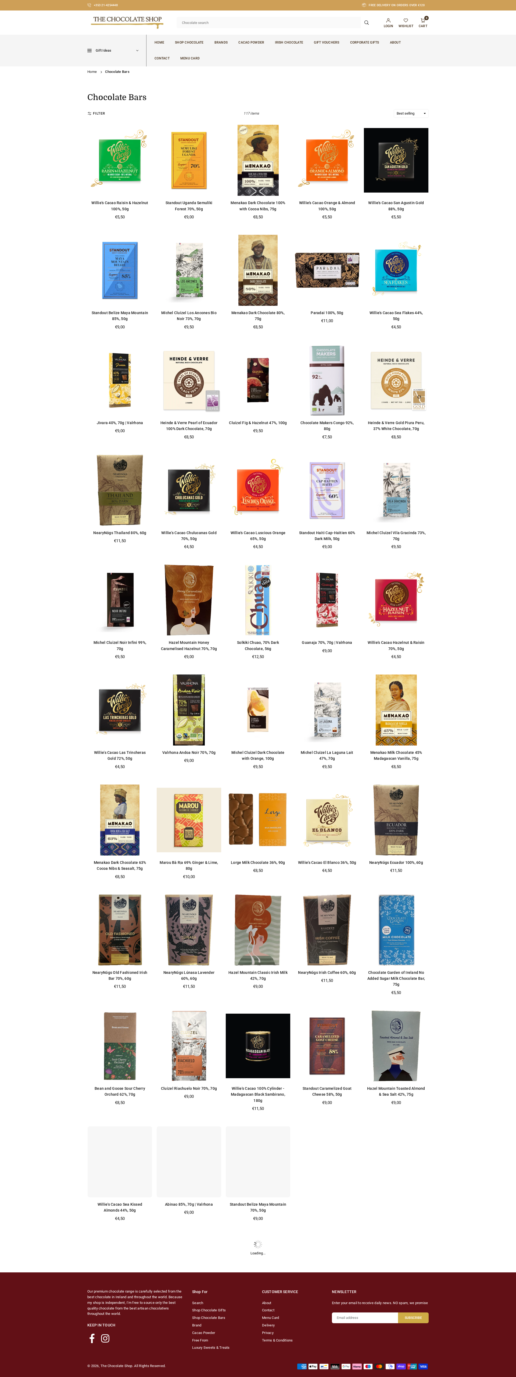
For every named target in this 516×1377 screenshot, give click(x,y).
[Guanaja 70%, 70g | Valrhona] (327, 600)
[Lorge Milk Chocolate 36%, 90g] (258, 820)
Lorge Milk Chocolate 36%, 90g (258, 862)
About (395, 42)
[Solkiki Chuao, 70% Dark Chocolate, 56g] (258, 600)
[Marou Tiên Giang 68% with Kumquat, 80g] (258, 1271)
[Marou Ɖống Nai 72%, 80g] (327, 1271)
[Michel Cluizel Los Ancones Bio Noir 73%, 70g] (189, 270)
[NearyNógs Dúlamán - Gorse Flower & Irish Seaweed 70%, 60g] (396, 1161)
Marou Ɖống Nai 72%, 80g (327, 1314)
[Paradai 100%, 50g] (327, 270)
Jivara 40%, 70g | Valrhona (120, 423)
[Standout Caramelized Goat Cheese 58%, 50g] (327, 1045)
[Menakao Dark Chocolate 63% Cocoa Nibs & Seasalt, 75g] (120, 820)
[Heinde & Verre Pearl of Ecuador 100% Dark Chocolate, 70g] (189, 380)
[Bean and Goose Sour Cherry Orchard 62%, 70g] (120, 1045)
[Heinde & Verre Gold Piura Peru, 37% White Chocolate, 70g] (396, 380)
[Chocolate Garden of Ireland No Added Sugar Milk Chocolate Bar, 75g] (396, 930)
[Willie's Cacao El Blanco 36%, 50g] (327, 820)
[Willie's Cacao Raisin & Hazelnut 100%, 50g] (120, 160)
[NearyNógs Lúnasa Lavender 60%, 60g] (189, 930)
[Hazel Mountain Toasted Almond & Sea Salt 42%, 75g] (396, 1045)
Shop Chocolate (189, 42)
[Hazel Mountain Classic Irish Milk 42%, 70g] (258, 930)
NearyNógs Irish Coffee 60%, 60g (327, 972)
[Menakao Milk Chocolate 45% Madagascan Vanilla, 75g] (396, 710)
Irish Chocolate (289, 42)
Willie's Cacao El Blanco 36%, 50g (327, 862)
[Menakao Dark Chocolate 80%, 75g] (258, 270)
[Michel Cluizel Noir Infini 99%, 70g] (120, 600)
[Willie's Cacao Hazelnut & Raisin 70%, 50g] (396, 600)
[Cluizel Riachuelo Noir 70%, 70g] (189, 1045)
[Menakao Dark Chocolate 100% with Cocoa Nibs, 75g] (258, 160)
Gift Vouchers (326, 42)
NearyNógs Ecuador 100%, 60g (396, 862)
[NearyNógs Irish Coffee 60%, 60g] (327, 930)
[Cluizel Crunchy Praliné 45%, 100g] (396, 1271)
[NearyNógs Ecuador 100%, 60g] (396, 820)
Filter (99, 113)
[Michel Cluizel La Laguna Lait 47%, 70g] (327, 710)
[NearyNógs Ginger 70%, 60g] (120, 1271)
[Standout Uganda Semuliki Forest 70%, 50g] (189, 160)
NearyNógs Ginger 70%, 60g (120, 1314)
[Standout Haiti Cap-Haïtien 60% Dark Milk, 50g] (327, 490)
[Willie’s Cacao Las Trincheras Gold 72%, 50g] (120, 710)
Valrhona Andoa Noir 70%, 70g (189, 752)
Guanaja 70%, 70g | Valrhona (327, 642)
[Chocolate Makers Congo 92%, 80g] (327, 380)
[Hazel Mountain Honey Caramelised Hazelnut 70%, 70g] (189, 600)
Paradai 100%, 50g (327, 313)
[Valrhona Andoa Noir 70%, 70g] (189, 710)
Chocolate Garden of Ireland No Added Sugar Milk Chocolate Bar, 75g (396, 978)
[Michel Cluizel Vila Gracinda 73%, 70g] (396, 490)
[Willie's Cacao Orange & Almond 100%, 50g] (327, 160)
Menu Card (190, 58)
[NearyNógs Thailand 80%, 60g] (120, 490)
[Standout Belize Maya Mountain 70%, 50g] (258, 1161)
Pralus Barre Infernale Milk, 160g (327, 1204)
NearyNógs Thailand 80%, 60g (119, 533)
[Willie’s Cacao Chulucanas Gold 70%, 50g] (189, 490)
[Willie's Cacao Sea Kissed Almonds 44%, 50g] (120, 1161)
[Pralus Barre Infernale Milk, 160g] (327, 1161)
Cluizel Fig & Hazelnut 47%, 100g (258, 423)
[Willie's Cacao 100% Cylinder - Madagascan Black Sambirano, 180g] (258, 1045)
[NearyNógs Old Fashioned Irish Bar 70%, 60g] (120, 930)
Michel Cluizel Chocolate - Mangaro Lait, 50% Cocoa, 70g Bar (188, 1320)
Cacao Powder (251, 42)
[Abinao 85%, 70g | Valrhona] (189, 1161)
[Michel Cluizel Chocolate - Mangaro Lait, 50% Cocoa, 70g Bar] (189, 1271)
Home (159, 42)
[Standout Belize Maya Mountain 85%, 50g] (120, 270)
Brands (221, 42)
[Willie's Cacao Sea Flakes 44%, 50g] (396, 270)
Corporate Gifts (364, 42)
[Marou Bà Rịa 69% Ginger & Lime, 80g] (189, 820)
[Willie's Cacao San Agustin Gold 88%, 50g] (396, 160)
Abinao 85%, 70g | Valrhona (189, 1204)
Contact (162, 58)
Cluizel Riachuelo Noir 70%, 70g (189, 1088)
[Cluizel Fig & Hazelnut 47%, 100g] (258, 380)
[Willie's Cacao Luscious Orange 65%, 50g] (258, 490)
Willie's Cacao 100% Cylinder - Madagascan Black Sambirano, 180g (258, 1094)
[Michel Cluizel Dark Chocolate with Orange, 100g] (258, 710)
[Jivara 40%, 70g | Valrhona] (120, 380)
